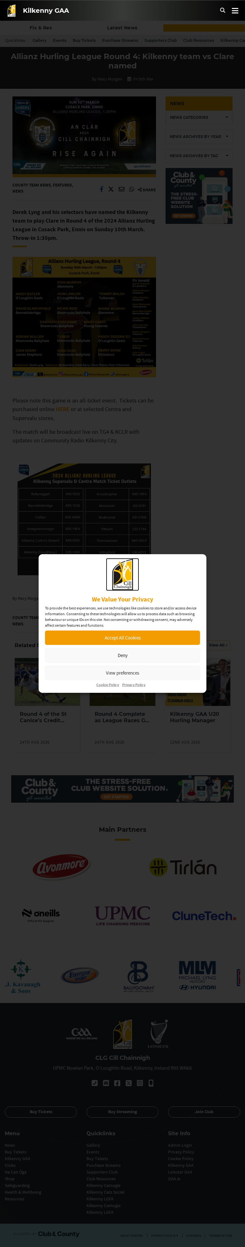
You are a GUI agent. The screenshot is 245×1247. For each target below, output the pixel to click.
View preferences (122, 673)
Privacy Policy (133, 685)
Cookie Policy (107, 685)
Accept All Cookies (123, 638)
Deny (123, 655)
